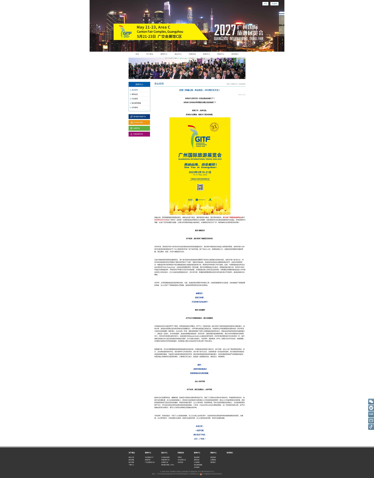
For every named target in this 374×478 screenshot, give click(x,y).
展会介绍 (131, 457)
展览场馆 (213, 457)
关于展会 (149, 54)
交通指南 (213, 459)
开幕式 (180, 457)
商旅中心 (220, 54)
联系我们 (235, 54)
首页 (137, 54)
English (274, 3)
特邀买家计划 (165, 459)
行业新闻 (135, 98)
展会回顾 (131, 459)
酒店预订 (213, 462)
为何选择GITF (149, 457)
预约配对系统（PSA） (168, 465)
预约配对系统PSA (139, 116)
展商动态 (135, 94)
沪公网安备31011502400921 (212, 474)
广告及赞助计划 (149, 462)
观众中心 (178, 54)
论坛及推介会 (182, 459)
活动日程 (180, 462)
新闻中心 (206, 54)
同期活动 (192, 54)
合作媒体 (135, 107)
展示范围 (131, 462)
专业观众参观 (138, 122)
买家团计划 (164, 462)
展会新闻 (135, 90)
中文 (265, 3)
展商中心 (163, 54)
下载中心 (131, 465)
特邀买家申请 (138, 134)
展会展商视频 (136, 103)
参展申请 (136, 128)
